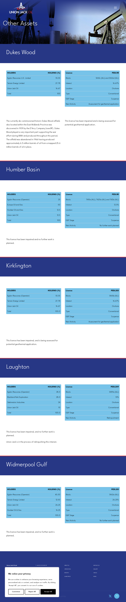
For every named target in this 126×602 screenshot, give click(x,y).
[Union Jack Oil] (21, 8)
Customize (16, 591)
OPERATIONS (67, 569)
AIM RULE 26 (96, 565)
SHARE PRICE (67, 576)
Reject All (32, 591)
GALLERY (95, 569)
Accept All (48, 591)
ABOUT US (66, 565)
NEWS (94, 576)
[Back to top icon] (116, 596)
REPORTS (66, 572)
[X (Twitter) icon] (110, 596)
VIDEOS (95, 572)
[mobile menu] (115, 8)
